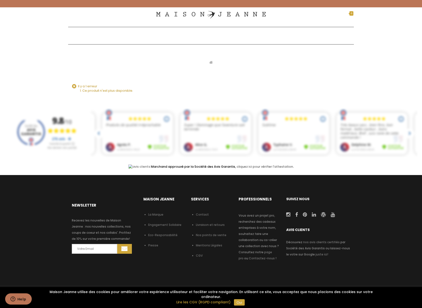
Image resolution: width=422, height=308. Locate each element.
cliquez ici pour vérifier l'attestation (265, 167)
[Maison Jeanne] (211, 15)
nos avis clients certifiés (321, 242)
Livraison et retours (210, 225)
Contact (202, 214)
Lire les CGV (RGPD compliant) (203, 302)
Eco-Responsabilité (163, 235)
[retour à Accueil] (211, 62)
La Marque (155, 214)
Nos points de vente (211, 235)
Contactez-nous (262, 258)
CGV (199, 255)
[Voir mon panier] (345, 13)
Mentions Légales (209, 245)
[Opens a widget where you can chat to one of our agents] (18, 299)
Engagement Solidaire (164, 225)
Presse (153, 245)
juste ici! (322, 254)
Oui (239, 302)
